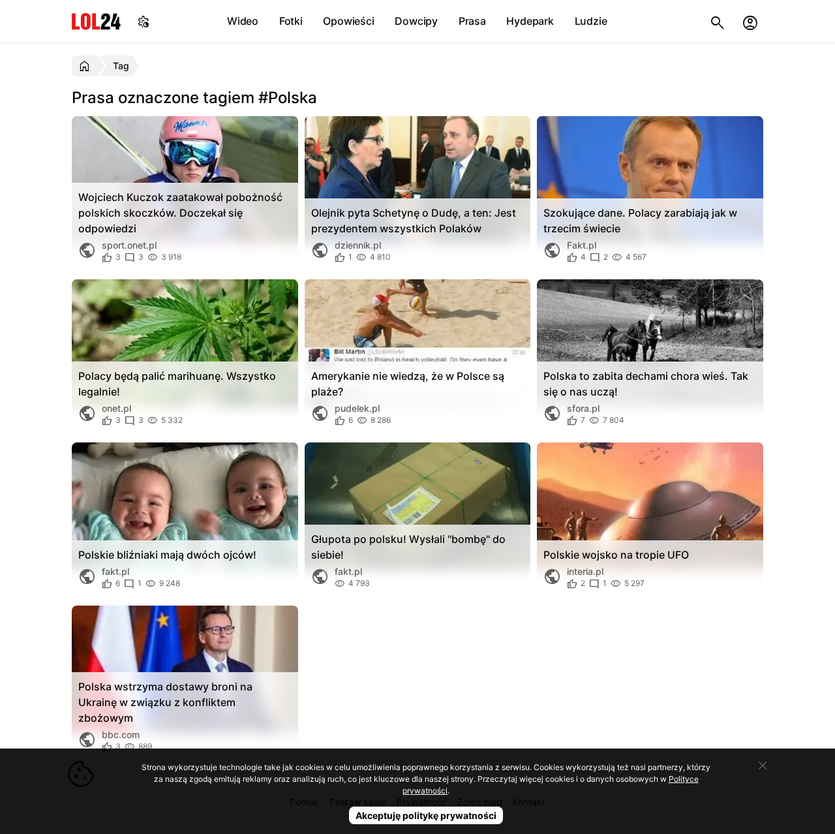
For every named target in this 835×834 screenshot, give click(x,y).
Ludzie (591, 20)
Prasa (472, 20)
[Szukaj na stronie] (718, 21)
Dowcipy (416, 20)
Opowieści (348, 20)
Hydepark (529, 20)
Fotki (291, 20)
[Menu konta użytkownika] (750, 21)
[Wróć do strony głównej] (86, 65)
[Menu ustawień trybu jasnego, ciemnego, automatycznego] (143, 21)
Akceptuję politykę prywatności (426, 815)
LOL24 (96, 21)
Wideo (242, 20)
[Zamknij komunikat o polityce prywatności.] (762, 765)
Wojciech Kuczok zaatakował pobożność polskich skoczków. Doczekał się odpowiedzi (180, 213)
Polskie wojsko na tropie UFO (616, 554)
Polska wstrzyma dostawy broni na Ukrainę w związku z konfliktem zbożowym (165, 702)
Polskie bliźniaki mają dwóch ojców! (167, 554)
